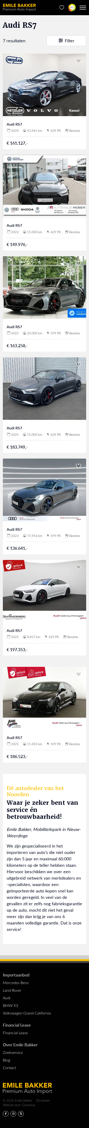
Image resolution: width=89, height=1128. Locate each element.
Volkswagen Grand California (27, 1012)
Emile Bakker (19, 7)
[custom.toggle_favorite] (78, 61)
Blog (6, 1059)
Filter (69, 40)
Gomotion (28, 1105)
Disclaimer (43, 1100)
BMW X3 (10, 1005)
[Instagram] (13, 1114)
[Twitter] (21, 1114)
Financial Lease (17, 1025)
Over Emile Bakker (20, 1044)
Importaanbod (16, 975)
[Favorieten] (62, 7)
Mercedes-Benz (16, 982)
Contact (9, 1067)
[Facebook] (6, 1114)
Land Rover (12, 990)
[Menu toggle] (83, 7)
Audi (6, 997)
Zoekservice (13, 1052)
